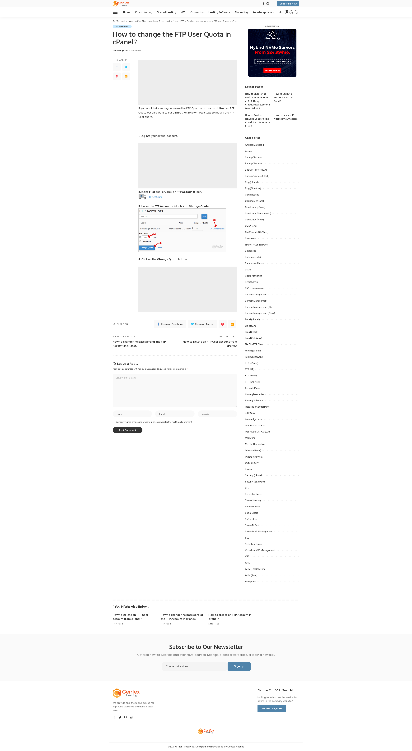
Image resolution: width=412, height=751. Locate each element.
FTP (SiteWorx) (252, 382)
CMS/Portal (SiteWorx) (256, 232)
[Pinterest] (117, 76)
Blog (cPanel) (252, 182)
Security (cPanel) (253, 475)
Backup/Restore (253, 157)
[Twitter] (126, 67)
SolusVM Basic (252, 525)
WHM (247, 562)
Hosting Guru (121, 51)
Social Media (251, 513)
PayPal (248, 469)
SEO (247, 488)
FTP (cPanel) (122, 26)
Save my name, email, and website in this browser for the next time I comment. (154, 422)
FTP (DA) (249, 369)
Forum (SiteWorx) (254, 357)
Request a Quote (272, 708)
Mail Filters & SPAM (255, 425)
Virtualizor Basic (253, 544)
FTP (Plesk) (251, 375)
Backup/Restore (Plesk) (257, 176)
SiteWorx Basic (252, 506)
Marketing (250, 438)
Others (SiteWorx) (254, 456)
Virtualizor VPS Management (260, 550)
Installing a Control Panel (257, 406)
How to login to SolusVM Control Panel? (283, 97)
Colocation (250, 238)
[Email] (126, 76)
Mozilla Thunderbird (255, 444)
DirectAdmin (251, 282)
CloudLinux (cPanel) (255, 207)
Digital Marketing (253, 276)
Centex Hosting (235, 746)
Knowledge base (253, 419)
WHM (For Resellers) (255, 569)
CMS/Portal (251, 226)
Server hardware (253, 494)
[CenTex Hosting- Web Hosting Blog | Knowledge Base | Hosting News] (121, 4)
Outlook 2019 (252, 463)
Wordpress (250, 581)
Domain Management (256, 294)
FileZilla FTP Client (254, 344)
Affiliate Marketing (254, 145)
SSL (247, 538)
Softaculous (251, 519)
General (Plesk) (253, 388)
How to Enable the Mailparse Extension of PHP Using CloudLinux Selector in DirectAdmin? (258, 101)
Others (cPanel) (253, 450)
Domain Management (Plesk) (260, 313)
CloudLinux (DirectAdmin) (258, 213)
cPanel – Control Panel (256, 244)
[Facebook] (117, 67)
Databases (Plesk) (254, 263)
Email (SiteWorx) (253, 338)
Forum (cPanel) (253, 350)
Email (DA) (250, 325)
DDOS (248, 269)
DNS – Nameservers (255, 288)
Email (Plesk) (251, 332)
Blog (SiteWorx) (253, 188)
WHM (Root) (251, 575)
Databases (250, 251)
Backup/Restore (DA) (256, 169)
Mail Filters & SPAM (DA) (257, 431)
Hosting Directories (254, 394)
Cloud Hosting (252, 194)
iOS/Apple (250, 413)
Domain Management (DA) (258, 307)
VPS (247, 556)
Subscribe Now (288, 3)
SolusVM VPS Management (259, 531)
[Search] (296, 12)
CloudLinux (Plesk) (254, 219)
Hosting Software (254, 400)
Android (249, 151)
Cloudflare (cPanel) (255, 201)
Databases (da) (253, 257)
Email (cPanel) (252, 319)
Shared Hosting (253, 500)
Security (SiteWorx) (255, 481)
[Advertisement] (187, 82)
